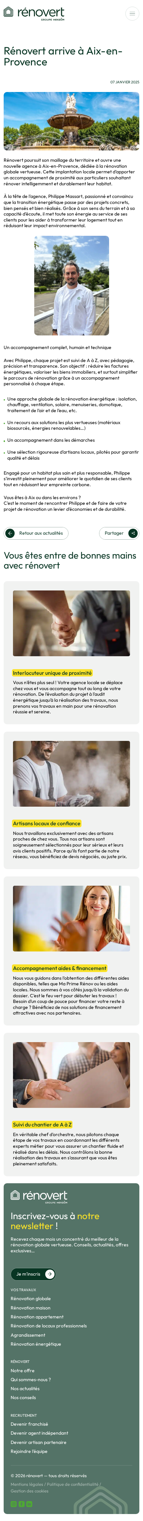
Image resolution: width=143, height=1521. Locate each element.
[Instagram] (14, 1504)
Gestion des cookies (30, 1490)
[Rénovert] (34, 14)
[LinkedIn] (29, 1504)
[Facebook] (22, 1504)
